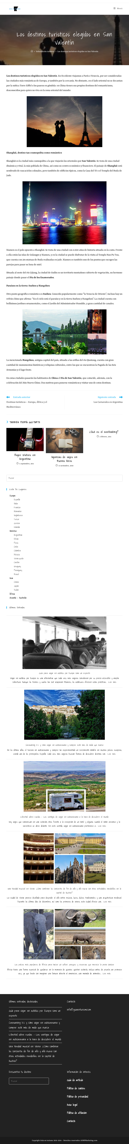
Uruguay (17, 566)
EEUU (16, 539)
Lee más (112, 682)
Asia (11, 578)
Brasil (16, 574)
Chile (16, 546)
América (13, 531)
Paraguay (18, 570)
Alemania (17, 511)
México (17, 554)
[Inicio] (32, 52)
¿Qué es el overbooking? (103, 432)
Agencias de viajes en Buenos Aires (64, 459)
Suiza (16, 519)
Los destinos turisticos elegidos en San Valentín (77, 52)
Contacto (71, 1121)
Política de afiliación (77, 1113)
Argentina (18, 535)
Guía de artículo (75, 1080)
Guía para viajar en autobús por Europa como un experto (64, 673)
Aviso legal (72, 1105)
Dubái (16, 590)
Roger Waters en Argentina (25, 457)
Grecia (17, 523)
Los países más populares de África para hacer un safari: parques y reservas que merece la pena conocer (64, 964)
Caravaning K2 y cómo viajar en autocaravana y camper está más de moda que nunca (64, 745)
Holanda (17, 527)
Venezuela (18, 558)
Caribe (17, 562)
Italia (16, 503)
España (17, 499)
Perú (16, 543)
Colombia (17, 550)
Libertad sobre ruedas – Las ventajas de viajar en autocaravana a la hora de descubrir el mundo (64, 817)
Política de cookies (76, 1088)
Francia (17, 507)
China (16, 582)
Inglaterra (18, 515)
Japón (16, 586)
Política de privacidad (77, 1096)
